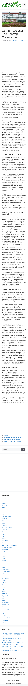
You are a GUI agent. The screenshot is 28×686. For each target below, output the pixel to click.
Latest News (5, 569)
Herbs (3, 554)
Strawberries (5, 602)
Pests (3, 587)
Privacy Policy (19, 683)
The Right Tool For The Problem (12, 439)
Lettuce (4, 573)
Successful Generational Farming (12, 441)
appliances (5, 505)
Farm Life (4, 529)
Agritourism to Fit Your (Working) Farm (12, 650)
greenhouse (7, 437)
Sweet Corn (5, 607)
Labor (3, 567)
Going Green (5, 540)
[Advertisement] (14, 57)
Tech (3, 611)
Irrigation (4, 562)
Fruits (3, 536)
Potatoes (4, 593)
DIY (3, 521)
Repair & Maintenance (7, 596)
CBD (3, 514)
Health (3, 551)
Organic (6, 435)
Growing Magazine (7, 547)
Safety (3, 600)
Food (3, 534)
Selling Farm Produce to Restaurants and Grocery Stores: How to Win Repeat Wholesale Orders (12, 638)
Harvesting (5, 549)
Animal (4, 501)
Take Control (5, 609)
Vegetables (5, 620)
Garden (4, 538)
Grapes (4, 543)
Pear (3, 585)
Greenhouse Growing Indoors (9, 545)
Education (4, 525)
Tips (3, 613)
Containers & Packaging (8, 516)
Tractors (4, 615)
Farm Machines (6, 532)
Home (3, 556)
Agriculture (5, 498)
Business (4, 512)
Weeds (4, 622)
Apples (4, 503)
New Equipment (6, 576)
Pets (3, 589)
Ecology (4, 523)
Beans (3, 507)
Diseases (4, 518)
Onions (4, 580)
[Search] (23, 449)
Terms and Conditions (10, 683)
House (3, 558)
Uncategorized (6, 618)
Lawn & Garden (6, 571)
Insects (4, 560)
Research (4, 598)
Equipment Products (7, 527)
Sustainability (5, 604)
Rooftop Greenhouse (16, 437)
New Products (5, 578)
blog (3, 510)
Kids (3, 565)
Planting (4, 591)
